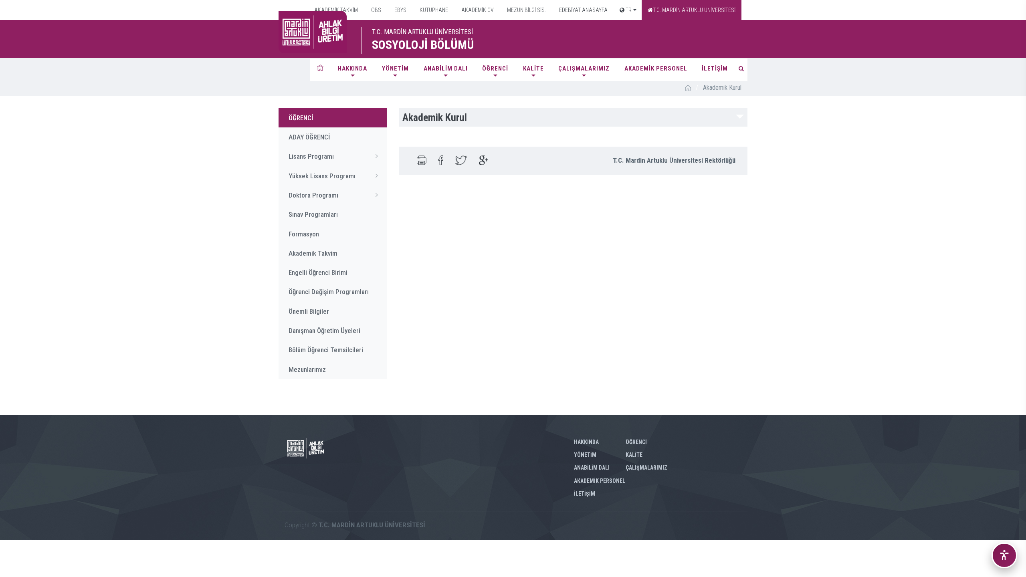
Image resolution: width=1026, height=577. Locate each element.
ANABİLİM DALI (446, 68)
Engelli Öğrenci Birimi (318, 272)
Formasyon (304, 234)
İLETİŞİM (715, 68)
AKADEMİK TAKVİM (335, 10)
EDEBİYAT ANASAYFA (583, 10)
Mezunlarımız (307, 369)
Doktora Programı (313, 195)
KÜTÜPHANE (433, 10)
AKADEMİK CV (477, 10)
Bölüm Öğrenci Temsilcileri (326, 350)
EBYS (399, 10)
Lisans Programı (311, 156)
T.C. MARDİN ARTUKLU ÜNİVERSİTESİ (694, 10)
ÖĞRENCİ (495, 68)
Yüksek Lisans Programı (322, 176)
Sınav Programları (313, 214)
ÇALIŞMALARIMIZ (584, 68)
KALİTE (533, 68)
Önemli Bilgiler (309, 311)
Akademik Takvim (313, 253)
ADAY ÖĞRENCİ (309, 137)
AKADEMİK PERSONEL (655, 68)
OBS (375, 10)
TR (628, 10)
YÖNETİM (395, 68)
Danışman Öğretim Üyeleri (324, 331)
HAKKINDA (352, 68)
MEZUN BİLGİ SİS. (526, 10)
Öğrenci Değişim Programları (329, 292)
